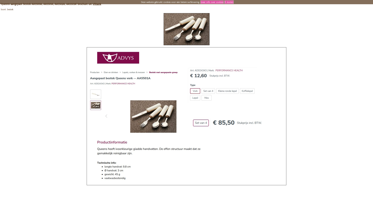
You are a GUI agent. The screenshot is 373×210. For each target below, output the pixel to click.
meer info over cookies (212, 2)
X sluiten (229, 2)
